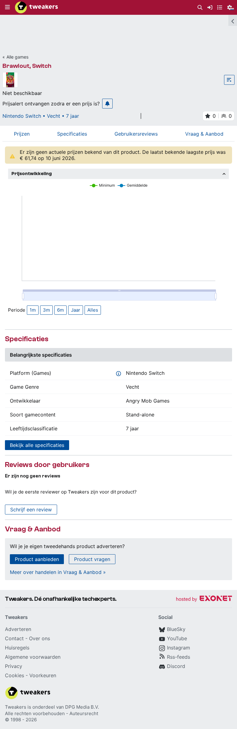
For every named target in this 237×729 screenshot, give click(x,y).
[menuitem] (200, 7)
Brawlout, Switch (26, 65)
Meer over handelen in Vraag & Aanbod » (58, 572)
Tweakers (15, 707)
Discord (176, 666)
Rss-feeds (178, 657)
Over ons (39, 638)
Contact (14, 638)
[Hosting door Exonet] (204, 599)
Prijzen (22, 134)
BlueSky (176, 629)
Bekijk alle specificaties (37, 445)
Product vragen (92, 559)
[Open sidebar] (232, 20)
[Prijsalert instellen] (107, 104)
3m (46, 310)
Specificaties (72, 134)
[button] (7, 7)
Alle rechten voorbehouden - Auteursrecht (51, 713)
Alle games (17, 56)
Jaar (75, 310)
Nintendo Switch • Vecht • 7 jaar (40, 116)
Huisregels (17, 648)
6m (60, 310)
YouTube (177, 638)
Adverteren (18, 629)
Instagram (178, 648)
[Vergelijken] (229, 80)
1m (33, 310)
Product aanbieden (37, 559)
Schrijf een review (31, 509)
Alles (92, 310)
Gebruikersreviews (136, 134)
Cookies (14, 675)
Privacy (13, 666)
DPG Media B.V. (82, 707)
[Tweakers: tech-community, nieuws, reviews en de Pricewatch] (36, 7)
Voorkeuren (42, 675)
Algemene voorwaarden (32, 657)
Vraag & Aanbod (204, 134)
